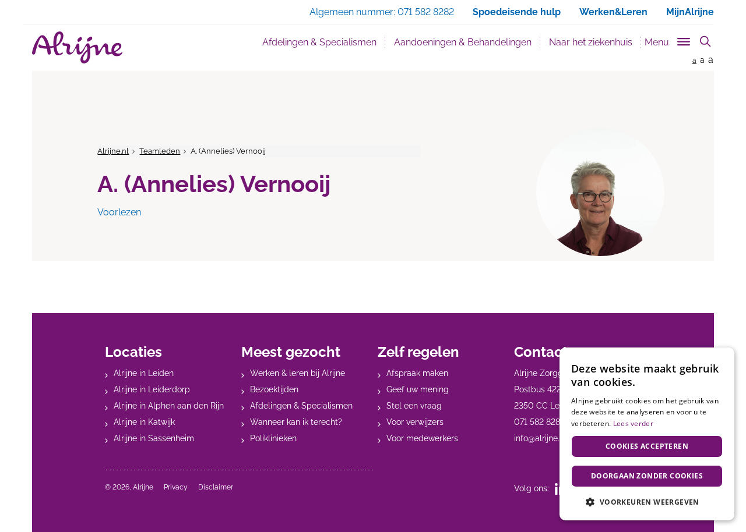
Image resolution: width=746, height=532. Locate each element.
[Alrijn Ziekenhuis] (77, 47)
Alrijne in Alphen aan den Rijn (169, 405)
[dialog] (647, 433)
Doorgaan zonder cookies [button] (647, 476)
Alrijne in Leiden (144, 373)
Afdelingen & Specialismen (319, 42)
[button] (647, 502)
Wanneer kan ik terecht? (296, 422)
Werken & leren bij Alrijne (297, 373)
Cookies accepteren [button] (647, 446)
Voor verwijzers (415, 422)
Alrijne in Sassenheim (154, 438)
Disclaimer (215, 487)
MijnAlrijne (690, 11)
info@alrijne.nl (540, 438)
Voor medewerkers (422, 438)
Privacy (176, 487)
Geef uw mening (417, 389)
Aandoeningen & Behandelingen (463, 42)
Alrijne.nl (113, 151)
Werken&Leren (613, 11)
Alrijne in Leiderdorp (152, 389)
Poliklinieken (273, 438)
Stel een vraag (414, 405)
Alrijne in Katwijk (144, 422)
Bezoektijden (274, 389)
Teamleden (159, 151)
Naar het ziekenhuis (590, 42)
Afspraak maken (417, 373)
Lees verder (633, 423)
